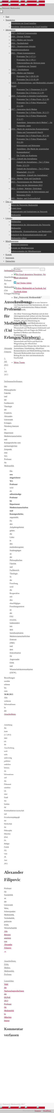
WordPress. (47, 1111)
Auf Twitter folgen (23, 283)
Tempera (37, 1111)
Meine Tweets (19, 362)
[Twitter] (4, 2)
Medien (7, 968)
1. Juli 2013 (6, 361)
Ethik (6, 964)
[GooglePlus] (31, 2)
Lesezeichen (9, 981)
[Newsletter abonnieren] (41, 2)
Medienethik (9, 971)
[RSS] (22, 2)
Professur (7, 974)
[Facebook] (13, 2)
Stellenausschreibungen (13, 381)
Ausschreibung (10, 714)
